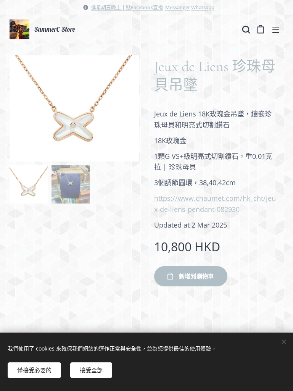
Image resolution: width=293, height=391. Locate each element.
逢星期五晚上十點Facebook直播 (127, 7)
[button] (245, 29)
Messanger (177, 7)
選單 (275, 29)
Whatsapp (202, 7)
